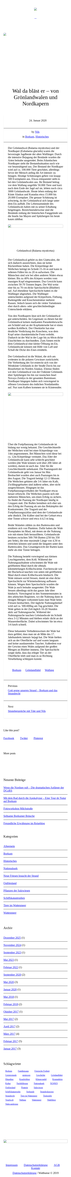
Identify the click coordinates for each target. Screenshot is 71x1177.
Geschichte (40, 1075)
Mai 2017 (8, 1019)
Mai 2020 (8, 982)
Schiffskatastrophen (14, 898)
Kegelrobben (24, 1079)
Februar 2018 (10, 1004)
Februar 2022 (10, 967)
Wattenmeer (9, 912)
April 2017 (9, 1026)
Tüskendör (47, 1096)
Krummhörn (57, 1079)
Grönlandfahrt (33, 670)
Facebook (8, 738)
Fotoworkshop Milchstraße (18, 808)
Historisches (42, 136)
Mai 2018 (8, 996)
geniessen (26, 1075)
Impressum (12, 1165)
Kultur (8, 1083)
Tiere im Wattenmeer (14, 905)
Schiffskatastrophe (13, 1092)
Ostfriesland (10, 883)
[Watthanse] (35, 8)
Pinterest (38, 738)
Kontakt (35, 1168)
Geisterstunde (11, 1075)
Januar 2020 (10, 989)
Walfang (49, 670)
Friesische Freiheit (41, 1071)
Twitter (24, 738)
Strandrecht (10, 1096)
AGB (57, 1165)
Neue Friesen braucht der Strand (21, 875)
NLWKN (54, 1083)
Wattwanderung (11, 1104)
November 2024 (12, 945)
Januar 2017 (10, 1048)
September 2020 (12, 974)
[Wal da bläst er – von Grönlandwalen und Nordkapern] (35, 56)
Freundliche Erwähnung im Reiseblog (24, 823)
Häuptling (9, 1079)
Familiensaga (23, 1071)
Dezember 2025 (12, 937)
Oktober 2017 (11, 1011)
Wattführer (51, 1100)
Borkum (29, 136)
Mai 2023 (8, 959)
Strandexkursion (47, 1092)
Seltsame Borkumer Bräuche (19, 815)
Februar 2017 (10, 1041)
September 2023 (12, 952)
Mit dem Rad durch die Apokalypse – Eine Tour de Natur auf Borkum (34, 800)
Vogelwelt (9, 1100)
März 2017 (9, 1033)
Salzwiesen (38, 1088)
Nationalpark (10, 868)
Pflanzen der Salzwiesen (16, 890)
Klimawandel (41, 1079)
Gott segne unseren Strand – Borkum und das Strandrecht (32, 692)
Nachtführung (22, 1083)
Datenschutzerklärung (36, 1165)
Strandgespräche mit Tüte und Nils (27, 711)
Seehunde (30, 1092)
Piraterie (24, 1088)
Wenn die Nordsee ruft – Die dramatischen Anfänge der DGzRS (33, 789)
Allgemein (9, 846)
